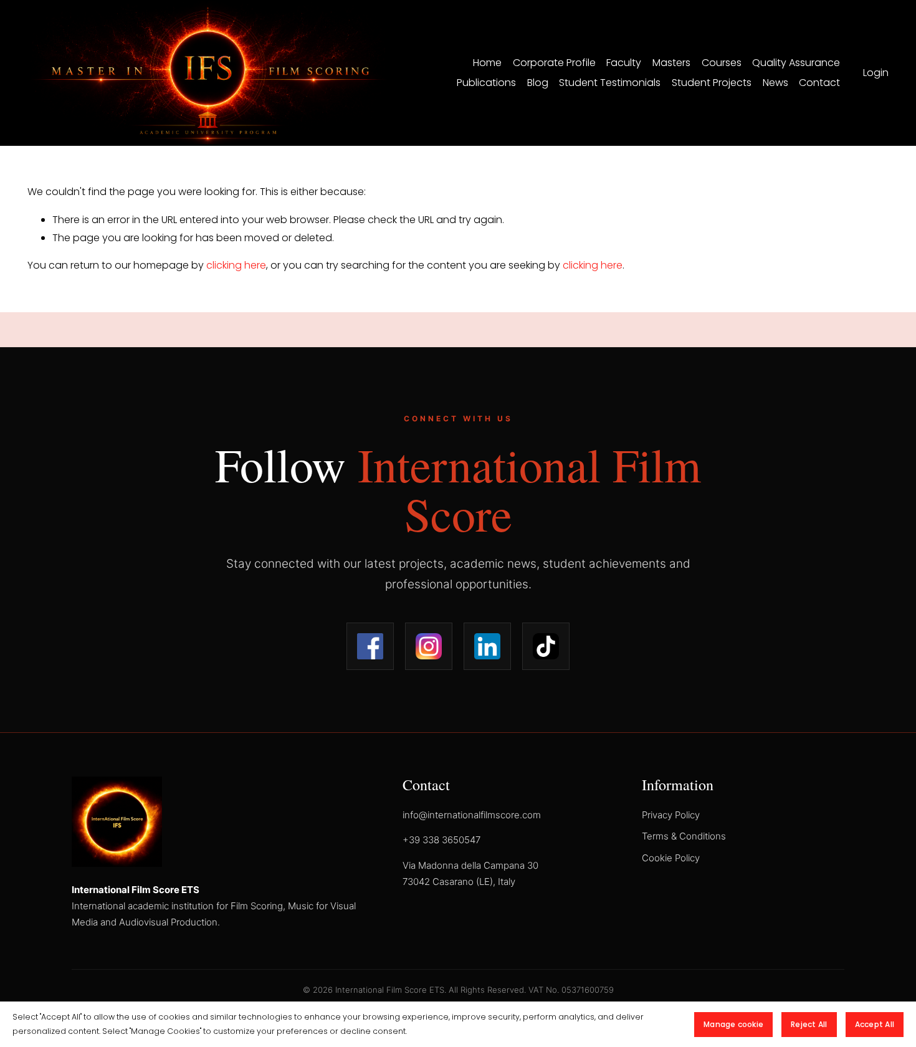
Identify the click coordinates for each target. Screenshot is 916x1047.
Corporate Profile (554, 62)
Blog (537, 82)
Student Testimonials (610, 82)
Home (487, 62)
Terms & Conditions (684, 836)
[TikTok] (546, 646)
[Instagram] (428, 646)
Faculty (623, 62)
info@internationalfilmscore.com (472, 815)
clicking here (236, 265)
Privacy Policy (671, 815)
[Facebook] (370, 646)
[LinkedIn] (487, 646)
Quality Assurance (796, 62)
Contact (819, 82)
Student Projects (711, 82)
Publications (486, 82)
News (775, 82)
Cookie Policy (671, 858)
